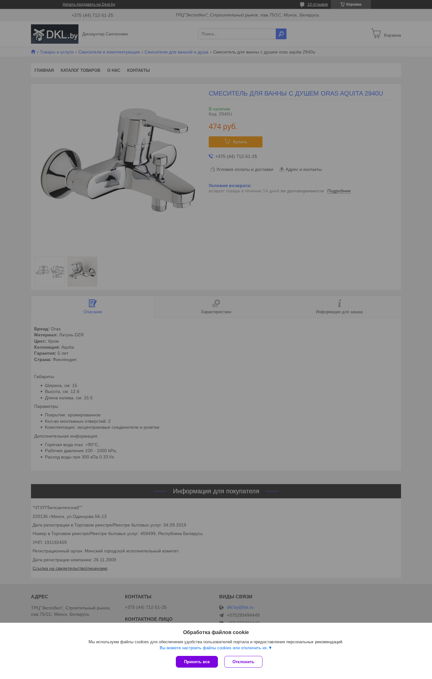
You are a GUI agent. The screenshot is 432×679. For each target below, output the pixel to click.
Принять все (197, 661)
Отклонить (243, 661)
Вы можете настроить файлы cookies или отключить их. (214, 647)
